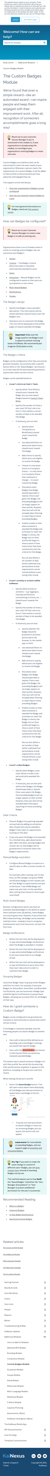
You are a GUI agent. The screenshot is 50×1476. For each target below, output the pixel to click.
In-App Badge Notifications (21, 1214)
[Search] (44, 42)
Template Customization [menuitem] (15, 1440)
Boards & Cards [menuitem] (10, 1287)
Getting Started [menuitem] (11, 1282)
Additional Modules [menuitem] (12, 1336)
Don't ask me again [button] (30, 19)
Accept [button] (15, 19)
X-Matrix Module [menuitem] (14, 1402)
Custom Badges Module (13, 68)
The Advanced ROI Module (13, 1248)
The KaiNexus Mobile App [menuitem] (15, 1424)
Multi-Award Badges (18, 287)
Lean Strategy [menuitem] (10, 1435)
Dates (11, 273)
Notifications (15, 292)
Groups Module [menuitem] (13, 1375)
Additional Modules (26, 62)
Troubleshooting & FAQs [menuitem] (15, 1326)
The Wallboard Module (11, 1254)
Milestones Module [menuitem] (15, 1386)
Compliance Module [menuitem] (15, 1358)
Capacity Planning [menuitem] (15, 1407)
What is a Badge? (16, 1206)
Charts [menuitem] (7, 1298)
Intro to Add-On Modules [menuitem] (18, 1342)
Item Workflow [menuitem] (11, 1293)
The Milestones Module (12, 1268)
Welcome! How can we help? (21, 34)
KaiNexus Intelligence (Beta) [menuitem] (19, 1418)
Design (12, 258)
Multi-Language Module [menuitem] (17, 1391)
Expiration (14, 277)
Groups (12, 296)
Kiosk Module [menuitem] (13, 1380)
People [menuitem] (7, 1309)
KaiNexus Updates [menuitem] (12, 1331)
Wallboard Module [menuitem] (15, 1397)
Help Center (8, 62)
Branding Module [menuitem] (14, 1353)
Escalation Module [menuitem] (15, 1369)
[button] (45, 1282)
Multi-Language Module (12, 1261)
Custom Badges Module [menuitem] (18, 1364)
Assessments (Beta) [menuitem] (16, 1413)
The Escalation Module (11, 1274)
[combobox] (22, 42)
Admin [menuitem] (7, 1320)
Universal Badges (16, 1210)
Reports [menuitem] (8, 1315)
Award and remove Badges (20, 1219)
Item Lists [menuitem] (8, 1304)
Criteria (12, 263)
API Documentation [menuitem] (13, 1429)
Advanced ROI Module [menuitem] (16, 1347)
